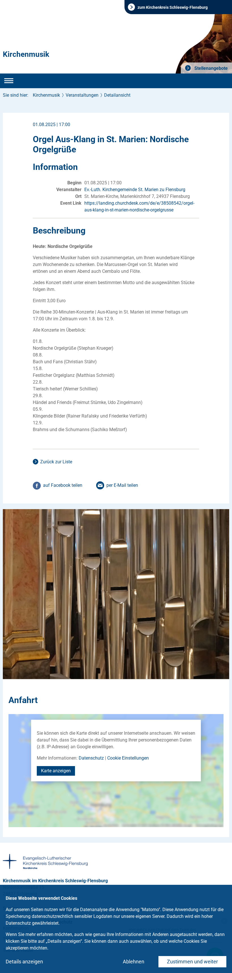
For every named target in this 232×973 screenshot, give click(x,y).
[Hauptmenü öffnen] (8, 80)
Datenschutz (91, 758)
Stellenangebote (210, 68)
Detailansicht (117, 95)
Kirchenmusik (26, 54)
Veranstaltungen (82, 95)
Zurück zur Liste (56, 461)
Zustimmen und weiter (192, 962)
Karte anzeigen (56, 770)
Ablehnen (133, 962)
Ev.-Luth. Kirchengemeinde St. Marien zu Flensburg (134, 189)
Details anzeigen (24, 962)
